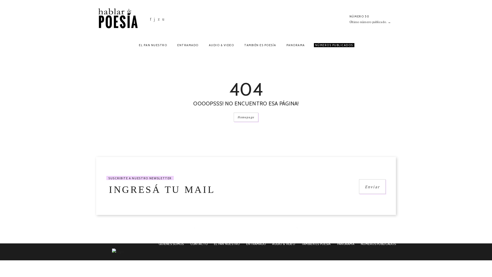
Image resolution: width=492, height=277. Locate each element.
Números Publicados (334, 45)
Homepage (246, 117)
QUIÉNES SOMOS (171, 244)
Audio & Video (221, 45)
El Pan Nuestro (153, 45)
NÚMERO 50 (360, 16)
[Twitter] (159, 19)
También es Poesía (260, 45)
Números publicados (378, 244)
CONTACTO (199, 244)
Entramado (188, 45)
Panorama (295, 45)
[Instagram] (154, 19)
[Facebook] (150, 19)
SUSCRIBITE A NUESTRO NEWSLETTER (140, 178)
